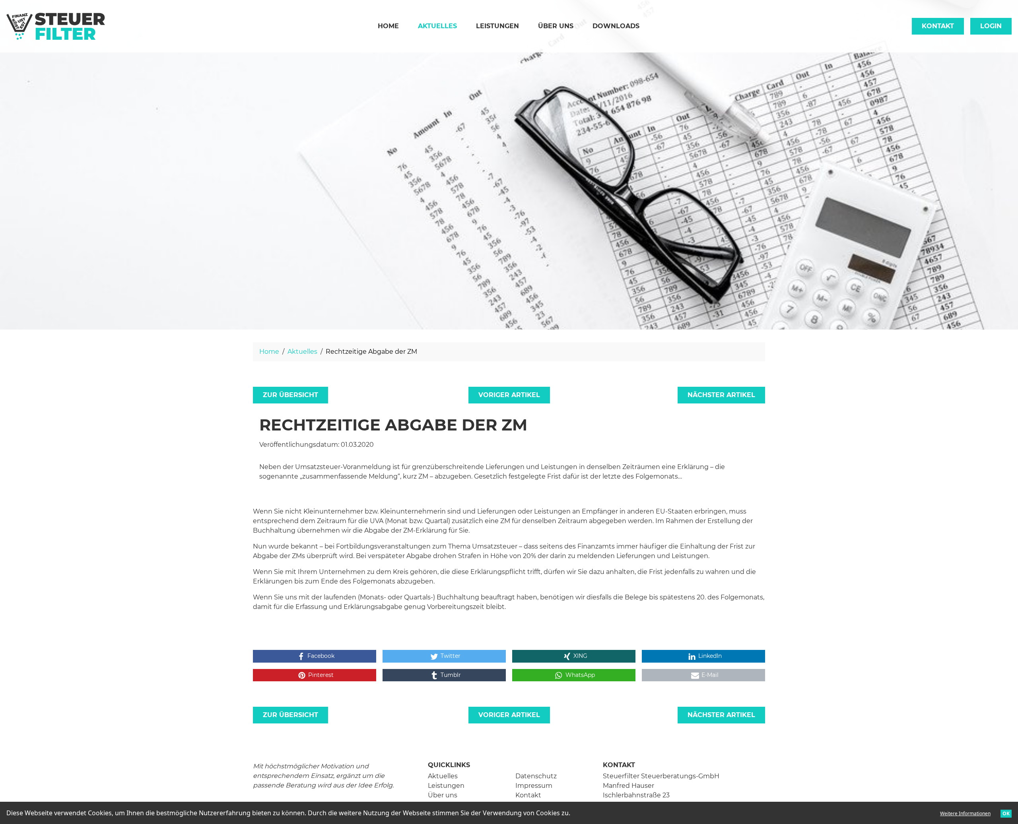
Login (991, 26)
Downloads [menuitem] (616, 26)
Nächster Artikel (721, 395)
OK (1006, 813)
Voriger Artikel (509, 395)
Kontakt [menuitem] (528, 795)
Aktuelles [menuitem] (442, 26)
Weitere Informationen (965, 813)
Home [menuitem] (388, 26)
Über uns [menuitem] (555, 26)
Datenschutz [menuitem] (536, 776)
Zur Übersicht (290, 395)
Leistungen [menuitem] (497, 26)
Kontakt (938, 26)
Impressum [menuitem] (533, 785)
